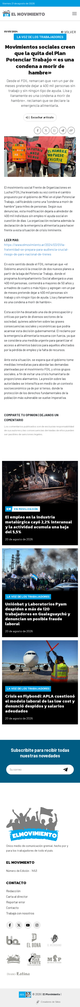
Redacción (13, 891)
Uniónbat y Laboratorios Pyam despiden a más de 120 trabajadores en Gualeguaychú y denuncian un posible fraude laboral (37, 614)
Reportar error (15, 902)
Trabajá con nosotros (20, 913)
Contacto (12, 907)
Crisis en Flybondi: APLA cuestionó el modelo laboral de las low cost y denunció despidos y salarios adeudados (40, 703)
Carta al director (17, 896)
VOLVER (70, 32)
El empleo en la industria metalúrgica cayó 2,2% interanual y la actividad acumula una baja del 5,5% (38, 524)
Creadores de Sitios (51, 1002)
